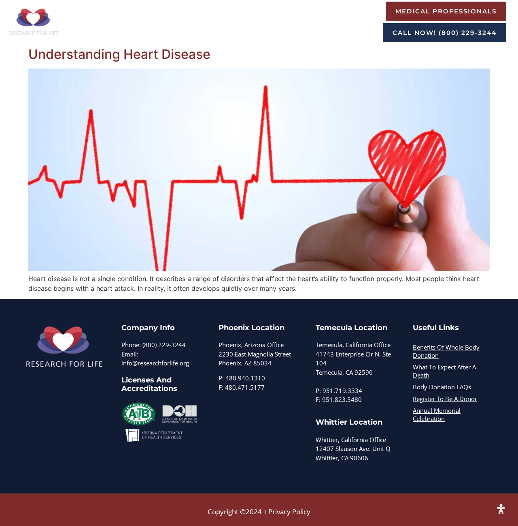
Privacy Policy (289, 511)
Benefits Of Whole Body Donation (446, 351)
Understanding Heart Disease (119, 54)
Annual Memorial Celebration (437, 414)
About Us (148, 13)
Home (118, 13)
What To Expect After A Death (444, 371)
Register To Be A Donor (156, 34)
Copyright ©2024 (235, 511)
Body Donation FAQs (442, 387)
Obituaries (218, 34)
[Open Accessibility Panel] (501, 509)
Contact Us (258, 34)
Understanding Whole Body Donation (230, 13)
